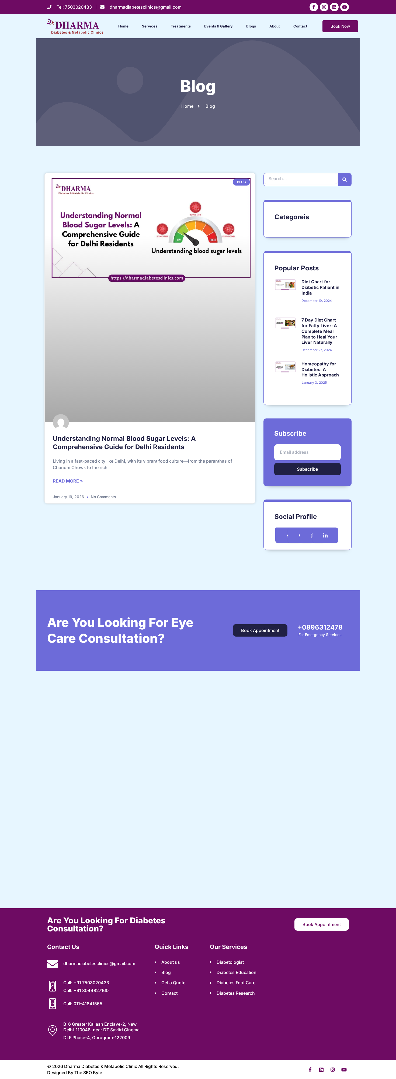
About (274, 26)
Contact (300, 26)
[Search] (344, 179)
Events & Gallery (218, 26)
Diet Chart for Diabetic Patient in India (320, 287)
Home (123, 26)
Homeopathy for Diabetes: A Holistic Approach (320, 369)
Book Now (340, 26)
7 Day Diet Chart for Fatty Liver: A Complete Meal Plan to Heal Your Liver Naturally (319, 331)
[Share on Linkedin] (325, 535)
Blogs (251, 26)
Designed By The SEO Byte (74, 1072)
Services (149, 26)
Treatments (181, 26)
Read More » (68, 481)
